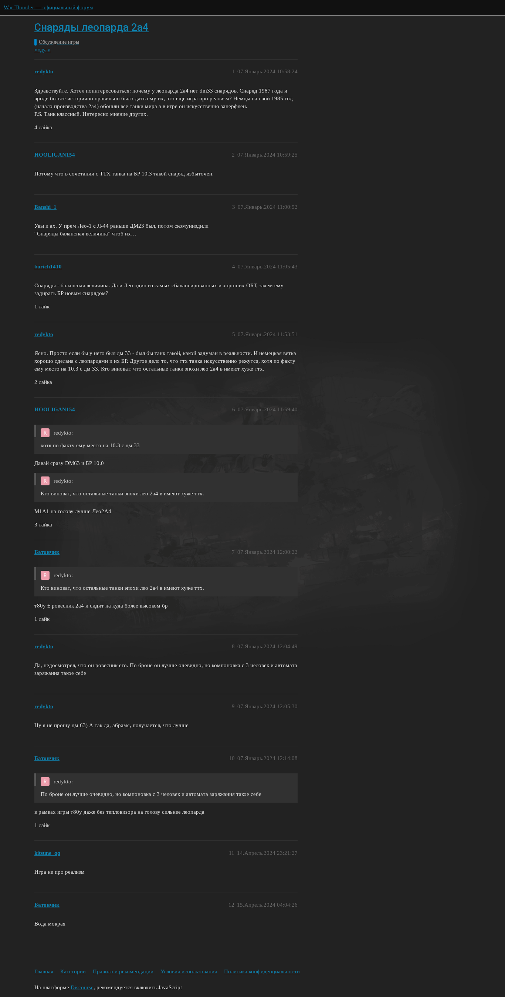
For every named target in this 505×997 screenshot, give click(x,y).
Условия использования (188, 971)
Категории (73, 971)
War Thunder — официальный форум (48, 7)
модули (42, 50)
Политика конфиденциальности (262, 971)
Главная (43, 971)
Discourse (82, 987)
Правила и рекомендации (123, 971)
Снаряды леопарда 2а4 (91, 27)
